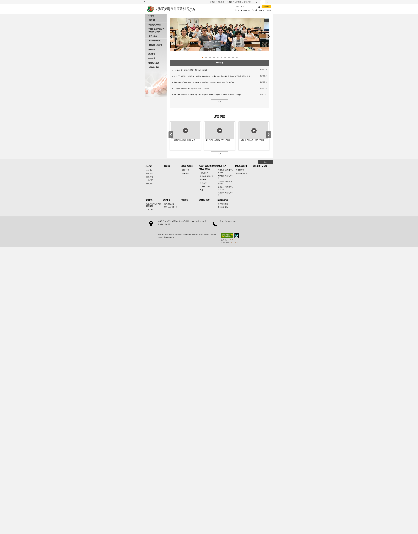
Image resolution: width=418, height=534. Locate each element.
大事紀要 (149, 180)
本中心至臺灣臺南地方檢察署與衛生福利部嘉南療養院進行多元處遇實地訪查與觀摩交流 (208, 95)
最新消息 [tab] (219, 63)
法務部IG (238, 2)
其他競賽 (149, 209)
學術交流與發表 (154, 25)
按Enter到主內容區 (8, 2)
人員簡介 (149, 170)
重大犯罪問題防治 (206, 176)
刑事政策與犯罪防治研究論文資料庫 (156, 30)
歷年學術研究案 (154, 40)
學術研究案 (246, 10)
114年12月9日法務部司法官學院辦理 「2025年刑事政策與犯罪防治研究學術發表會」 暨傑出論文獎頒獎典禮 (225, 57)
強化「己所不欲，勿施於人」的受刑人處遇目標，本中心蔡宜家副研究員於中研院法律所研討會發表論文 (213, 76)
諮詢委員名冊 (169, 204)
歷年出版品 (152, 36)
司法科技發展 (205, 186)
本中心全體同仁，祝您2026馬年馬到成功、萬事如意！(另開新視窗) (214, 57)
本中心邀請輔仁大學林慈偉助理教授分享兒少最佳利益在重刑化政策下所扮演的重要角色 (202, 57)
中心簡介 (151, 16)
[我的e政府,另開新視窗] (236, 236)
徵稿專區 (151, 49)
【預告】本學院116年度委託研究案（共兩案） (192, 88)
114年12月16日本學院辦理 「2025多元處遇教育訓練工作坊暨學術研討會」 (221, 57)
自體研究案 (240, 170)
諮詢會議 (254, 10)
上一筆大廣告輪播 (171, 36)
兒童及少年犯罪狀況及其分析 (225, 188)
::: (144, 1)
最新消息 (151, 20)
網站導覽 (221, 2)
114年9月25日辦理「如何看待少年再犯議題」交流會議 (229, 57)
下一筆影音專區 (268, 134)
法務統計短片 (153, 63)
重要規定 (149, 177)
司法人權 (203, 183)
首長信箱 (247, 2)
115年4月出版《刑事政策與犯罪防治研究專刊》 (217, 57)
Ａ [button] (263, 2)
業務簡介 (149, 173)
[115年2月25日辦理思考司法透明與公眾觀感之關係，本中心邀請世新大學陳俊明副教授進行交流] (219, 34)
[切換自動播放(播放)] (266, 20)
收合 (265, 162)
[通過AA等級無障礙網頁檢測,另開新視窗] (227, 236)
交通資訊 (149, 183)
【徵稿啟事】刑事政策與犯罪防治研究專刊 (190, 70)
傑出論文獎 (238, 10)
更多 (219, 102)
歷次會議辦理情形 (170, 207)
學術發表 (185, 173)
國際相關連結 (223, 207)
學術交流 (185, 170)
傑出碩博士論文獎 (155, 45)
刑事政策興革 (205, 173)
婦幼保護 (203, 180)
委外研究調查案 (241, 173)
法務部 (229, 2)
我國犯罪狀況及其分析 (225, 177)
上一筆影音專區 (171, 134)
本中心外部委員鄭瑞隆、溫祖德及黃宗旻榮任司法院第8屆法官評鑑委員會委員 (204, 82)
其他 (201, 190)
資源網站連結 (153, 67)
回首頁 (212, 2)
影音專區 (219, 116)
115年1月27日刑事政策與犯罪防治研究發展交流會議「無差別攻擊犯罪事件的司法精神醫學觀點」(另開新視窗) (210, 57)
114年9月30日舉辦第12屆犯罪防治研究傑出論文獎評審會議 (233, 57)
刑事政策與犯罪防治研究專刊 (225, 171)
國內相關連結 (223, 204)
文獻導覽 (268, 10)
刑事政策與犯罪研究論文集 (225, 183)
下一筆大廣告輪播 (268, 36)
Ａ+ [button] (268, 2)
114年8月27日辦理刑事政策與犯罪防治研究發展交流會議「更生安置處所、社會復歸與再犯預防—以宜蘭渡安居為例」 (237, 57)
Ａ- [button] (257, 2)
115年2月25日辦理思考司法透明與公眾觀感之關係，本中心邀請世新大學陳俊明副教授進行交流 (206, 57)
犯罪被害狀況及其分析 (225, 194)
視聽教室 (261, 10)
